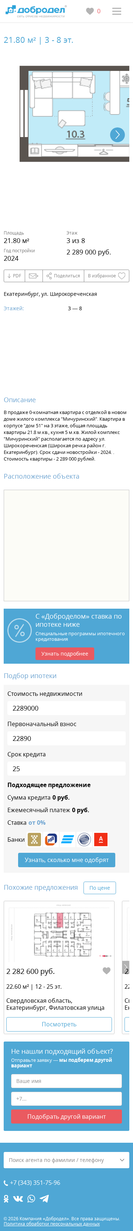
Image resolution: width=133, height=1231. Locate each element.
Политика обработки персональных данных (52, 1224)
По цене (99, 887)
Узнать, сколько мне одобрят (67, 860)
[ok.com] (6, 1199)
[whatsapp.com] (31, 1199)
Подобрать (66, 1116)
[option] (59, 967)
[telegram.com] (44, 1199)
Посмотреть (59, 1024)
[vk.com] (18, 1199)
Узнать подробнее (64, 653)
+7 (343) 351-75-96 (35, 1182)
